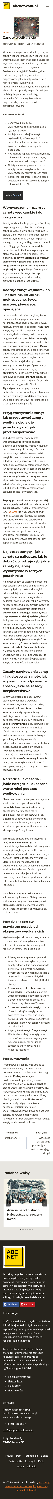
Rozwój (9, 1455)
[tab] (20, 1229)
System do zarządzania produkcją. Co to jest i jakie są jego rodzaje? (40, 1143)
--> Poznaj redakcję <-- (15, 1423)
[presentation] (26, 1191)
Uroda (20, 1466)
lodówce (12, 511)
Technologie (31, 1455)
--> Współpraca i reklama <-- (18, 1430)
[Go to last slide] (8, 1202)
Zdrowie (31, 1466)
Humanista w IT (11, 1135)
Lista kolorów (15, 1390)
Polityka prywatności (19, 1376)
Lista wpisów (15, 1381)
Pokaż (17, 195)
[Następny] (44, 1202)
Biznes (44, 1455)
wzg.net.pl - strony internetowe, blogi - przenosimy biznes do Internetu (27, 1486)
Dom (18, 1455)
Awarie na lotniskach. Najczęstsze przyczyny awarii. (24, 1214)
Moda (41, 1461)
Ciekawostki (15, 1461)
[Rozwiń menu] (47, 5)
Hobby (6, 33)
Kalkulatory (14, 1386)
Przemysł (30, 1461)
